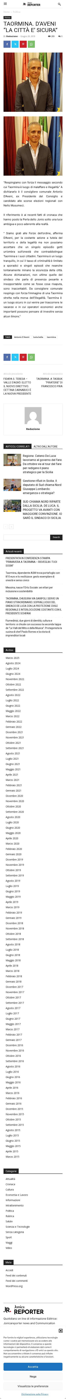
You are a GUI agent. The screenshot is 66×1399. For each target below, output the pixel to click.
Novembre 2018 (15, 928)
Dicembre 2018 (14, 923)
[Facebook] (7, 44)
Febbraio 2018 (14, 976)
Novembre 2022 (15, 679)
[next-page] (11, 527)
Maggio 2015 (13, 1146)
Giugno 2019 (13, 891)
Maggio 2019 (13, 896)
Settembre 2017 (15, 1002)
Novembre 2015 (15, 1114)
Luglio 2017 (12, 1013)
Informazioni (13, 1200)
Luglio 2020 (12, 822)
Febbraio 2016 (14, 1098)
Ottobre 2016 (13, 1055)
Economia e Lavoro (17, 1194)
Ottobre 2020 (13, 806)
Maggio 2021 (13, 769)
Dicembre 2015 (14, 1109)
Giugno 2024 (13, 673)
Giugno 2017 (13, 1018)
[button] (60, 1330)
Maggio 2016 (13, 1082)
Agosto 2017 (13, 1008)
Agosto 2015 (13, 1130)
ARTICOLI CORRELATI (17, 446)
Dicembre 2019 (14, 859)
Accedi (9, 1270)
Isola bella (38, 337)
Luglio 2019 (12, 886)
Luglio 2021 (12, 758)
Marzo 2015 (12, 1156)
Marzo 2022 (12, 716)
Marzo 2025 (12, 658)
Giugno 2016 (13, 1077)
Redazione (12, 36)
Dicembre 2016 (14, 1045)
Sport (9, 1237)
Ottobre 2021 (13, 742)
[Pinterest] (23, 44)
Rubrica (10, 1216)
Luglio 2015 (12, 1135)
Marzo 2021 (12, 780)
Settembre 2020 (15, 811)
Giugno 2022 (13, 705)
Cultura (10, 1189)
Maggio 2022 (13, 711)
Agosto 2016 (13, 1066)
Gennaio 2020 (13, 854)
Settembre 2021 (15, 748)
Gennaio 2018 (13, 981)
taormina (51, 337)
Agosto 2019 (13, 880)
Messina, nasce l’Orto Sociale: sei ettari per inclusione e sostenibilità (29, 589)
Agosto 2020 (13, 817)
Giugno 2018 (13, 955)
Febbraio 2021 (14, 785)
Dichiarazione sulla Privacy (34, 1394)
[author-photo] (33, 424)
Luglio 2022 (12, 700)
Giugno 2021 (13, 764)
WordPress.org (14, 1286)
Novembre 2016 (15, 1050)
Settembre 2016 (15, 1061)
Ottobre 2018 (13, 933)
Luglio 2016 (12, 1071)
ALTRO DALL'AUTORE (46, 446)
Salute (9, 1221)
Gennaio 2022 (13, 727)
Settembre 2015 (15, 1124)
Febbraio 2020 (14, 849)
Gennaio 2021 (13, 790)
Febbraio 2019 (14, 912)
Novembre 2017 (15, 992)
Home (7, 11)
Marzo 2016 (12, 1093)
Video (9, 1248)
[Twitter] (15, 44)
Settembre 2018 (15, 939)
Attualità (10, 1179)
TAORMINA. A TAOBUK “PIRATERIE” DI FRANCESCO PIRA (49, 382)
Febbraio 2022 (14, 721)
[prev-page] (6, 527)
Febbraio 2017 (14, 1034)
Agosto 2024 (13, 663)
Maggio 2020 (13, 833)
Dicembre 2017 (14, 986)
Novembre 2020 (15, 801)
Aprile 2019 (12, 902)
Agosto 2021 (13, 753)
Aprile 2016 (12, 1087)
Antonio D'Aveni (21, 337)
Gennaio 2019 (13, 918)
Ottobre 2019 (13, 870)
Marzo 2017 (12, 1029)
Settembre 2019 (15, 875)
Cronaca (10, 1184)
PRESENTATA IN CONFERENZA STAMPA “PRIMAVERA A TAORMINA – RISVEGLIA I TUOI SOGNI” (31, 562)
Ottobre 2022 (13, 684)
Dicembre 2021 (14, 732)
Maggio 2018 (13, 960)
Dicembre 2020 (14, 795)
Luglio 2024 (12, 668)
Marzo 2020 (12, 843)
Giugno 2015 (13, 1140)
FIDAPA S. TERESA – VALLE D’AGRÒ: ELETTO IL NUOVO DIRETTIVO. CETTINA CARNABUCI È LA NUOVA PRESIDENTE (17, 386)
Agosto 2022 (13, 695)
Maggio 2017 (13, 1024)
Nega (33, 1376)
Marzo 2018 (12, 971)
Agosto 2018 (13, 944)
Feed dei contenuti (16, 1275)
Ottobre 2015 (13, 1119)
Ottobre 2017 (13, 997)
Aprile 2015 (12, 1151)
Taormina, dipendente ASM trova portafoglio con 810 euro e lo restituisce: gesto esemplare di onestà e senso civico (33, 576)
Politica (16, 11)
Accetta (33, 1366)
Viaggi (9, 1242)
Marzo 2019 (12, 907)
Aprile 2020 (12, 838)
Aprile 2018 (12, 965)
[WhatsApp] (31, 44)
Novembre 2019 (15, 864)
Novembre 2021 (15, 737)
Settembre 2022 (15, 689)
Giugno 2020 (13, 827)
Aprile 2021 (12, 774)
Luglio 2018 (12, 949)
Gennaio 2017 (13, 1040)
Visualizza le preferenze (33, 1386)
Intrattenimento (15, 1205)
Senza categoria (15, 1232)
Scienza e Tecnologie (18, 1226)
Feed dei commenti (17, 1280)
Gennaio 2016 (13, 1103)
